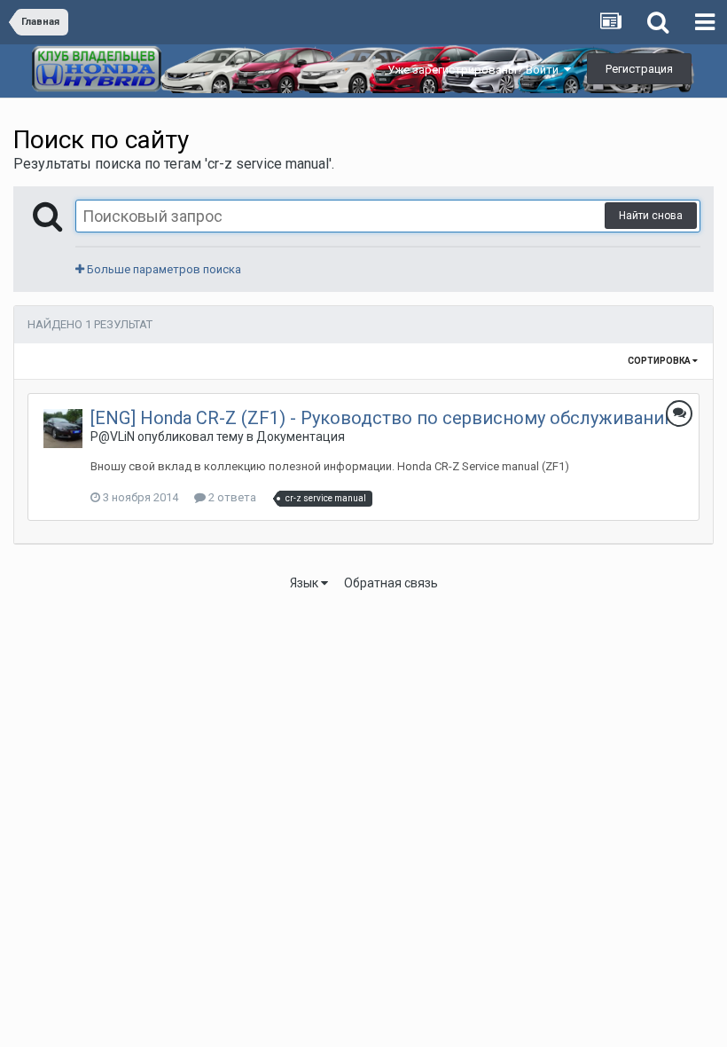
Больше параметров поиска (162, 269)
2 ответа (231, 497)
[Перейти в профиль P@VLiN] (62, 428)
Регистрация (639, 68)
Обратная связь (391, 583)
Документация (300, 436)
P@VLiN (112, 436)
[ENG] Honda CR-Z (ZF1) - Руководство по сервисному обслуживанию (384, 418)
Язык (305, 583)
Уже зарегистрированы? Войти (475, 69)
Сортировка (660, 361)
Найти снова (651, 215)
